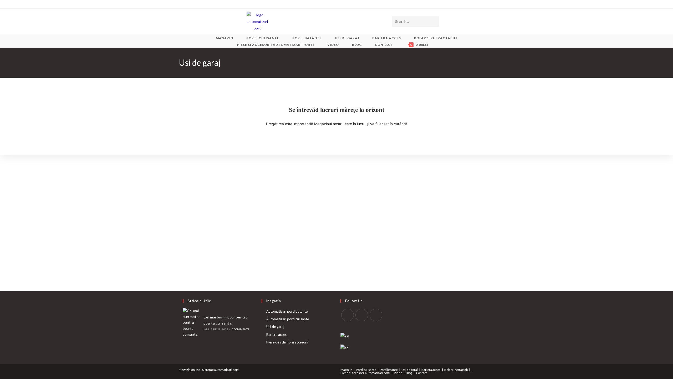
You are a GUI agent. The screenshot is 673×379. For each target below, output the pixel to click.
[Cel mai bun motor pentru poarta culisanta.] (192, 322)
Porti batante (389, 370)
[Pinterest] (192, 4)
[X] (181, 4)
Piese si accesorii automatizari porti (365, 373)
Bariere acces (276, 334)
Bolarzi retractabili (457, 370)
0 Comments (240, 329)
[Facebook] (186, 4)
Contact (421, 373)
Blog (409, 373)
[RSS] (223, 4)
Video (398, 373)
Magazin (346, 370)
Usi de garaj (275, 327)
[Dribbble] (198, 4)
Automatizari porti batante (287, 311)
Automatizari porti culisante (287, 319)
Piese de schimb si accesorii (287, 342)
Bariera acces (431, 370)
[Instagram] (204, 4)
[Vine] (216, 4)
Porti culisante (366, 370)
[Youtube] (210, 4)
